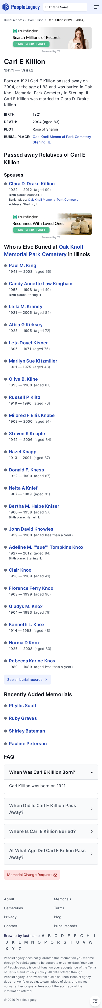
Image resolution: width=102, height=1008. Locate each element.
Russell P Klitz (24, 397)
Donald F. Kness (26, 469)
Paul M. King (22, 265)
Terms (59, 908)
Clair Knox (20, 570)
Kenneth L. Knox (27, 624)
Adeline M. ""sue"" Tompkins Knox (46, 547)
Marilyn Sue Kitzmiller (33, 361)
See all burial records (25, 679)
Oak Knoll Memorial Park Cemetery (53, 199)
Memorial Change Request (29, 874)
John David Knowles (31, 529)
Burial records (14, 20)
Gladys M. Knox (26, 606)
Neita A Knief (23, 488)
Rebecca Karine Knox (32, 660)
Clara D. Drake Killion (32, 183)
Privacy (10, 917)
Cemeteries (13, 908)
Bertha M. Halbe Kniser (34, 506)
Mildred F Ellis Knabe (32, 415)
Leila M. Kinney (25, 306)
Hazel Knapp (22, 451)
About (9, 899)
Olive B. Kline (23, 379)
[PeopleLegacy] (21, 6)
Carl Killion (36, 20)
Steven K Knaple (27, 433)
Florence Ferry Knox (31, 588)
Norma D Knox (24, 642)
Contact (10, 926)
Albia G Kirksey (26, 324)
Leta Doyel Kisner (28, 342)
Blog (57, 917)
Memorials (62, 899)
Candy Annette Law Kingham (40, 283)
